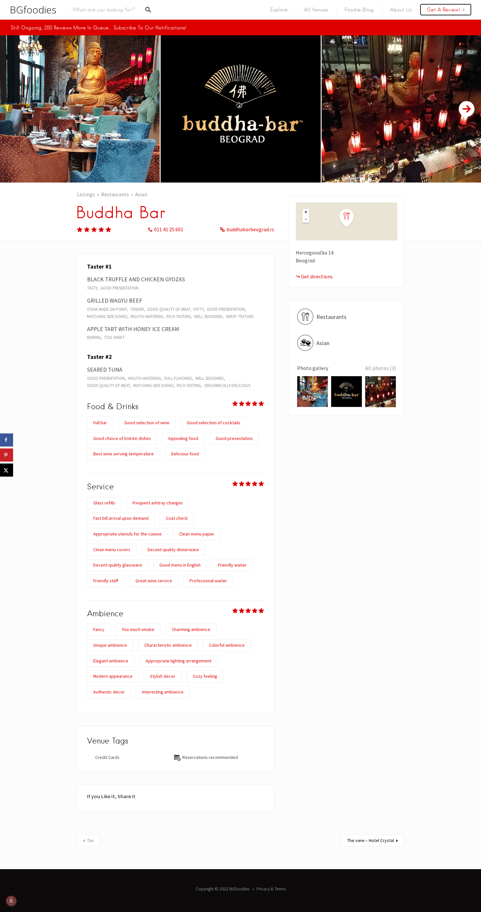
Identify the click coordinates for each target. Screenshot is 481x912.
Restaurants (115, 194)
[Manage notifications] (11, 901)
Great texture (240, 316)
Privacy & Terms (271, 889)
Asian (141, 194)
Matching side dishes (107, 316)
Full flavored (178, 378)
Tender (137, 309)
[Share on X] (6, 470)
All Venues (316, 10)
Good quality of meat (168, 309)
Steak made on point (107, 309)
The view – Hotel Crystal (370, 840)
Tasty (92, 287)
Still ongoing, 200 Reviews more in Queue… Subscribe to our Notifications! (98, 28)
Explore (279, 10)
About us (401, 10)
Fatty (198, 309)
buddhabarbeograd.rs (250, 229)
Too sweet (114, 337)
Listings (86, 194)
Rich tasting (179, 316)
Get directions (317, 276)
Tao (90, 840)
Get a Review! (443, 10)
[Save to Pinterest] (6, 455)
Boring (94, 337)
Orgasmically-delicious (227, 385)
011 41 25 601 (168, 229)
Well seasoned (208, 316)
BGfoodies (33, 10)
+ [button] (306, 212)
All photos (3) (380, 368)
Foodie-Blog (359, 10)
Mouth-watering (147, 316)
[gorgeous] (94, 229)
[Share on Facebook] (6, 440)
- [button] (306, 219)
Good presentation (119, 287)
